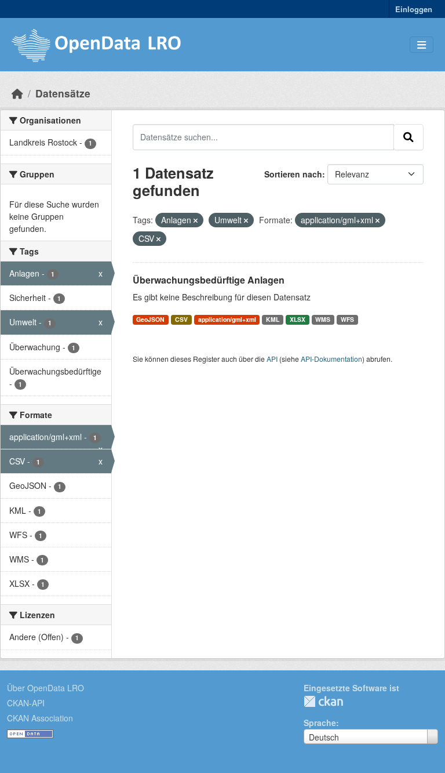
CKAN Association (40, 718)
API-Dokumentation (331, 359)
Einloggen (413, 8)
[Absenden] (408, 137)
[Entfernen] (196, 220)
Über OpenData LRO (45, 688)
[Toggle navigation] (421, 45)
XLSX (297, 319)
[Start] (17, 93)
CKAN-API (26, 703)
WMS (322, 319)
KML (272, 319)
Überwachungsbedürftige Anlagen (208, 279)
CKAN (323, 701)
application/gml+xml (227, 319)
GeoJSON (150, 319)
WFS (347, 319)
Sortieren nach (293, 174)
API (272, 359)
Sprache (320, 722)
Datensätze (62, 93)
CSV (181, 319)
